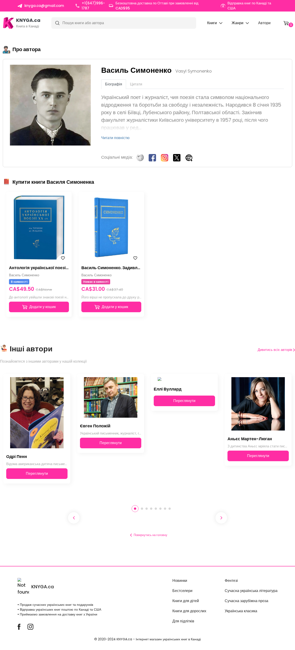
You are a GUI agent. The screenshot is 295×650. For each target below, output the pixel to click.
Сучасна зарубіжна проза (246, 600)
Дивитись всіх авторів (275, 349)
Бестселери (182, 590)
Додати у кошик (42, 306)
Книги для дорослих (189, 611)
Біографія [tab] (113, 84)
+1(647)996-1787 (93, 6)
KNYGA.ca (42, 586)
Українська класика (241, 611)
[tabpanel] (37, 435)
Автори (264, 23)
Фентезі (231, 580)
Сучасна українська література (251, 590)
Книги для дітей (185, 600)
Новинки (179, 580)
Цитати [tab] (136, 84)
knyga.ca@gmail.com (44, 5)
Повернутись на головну (150, 535)
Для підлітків (183, 621)
